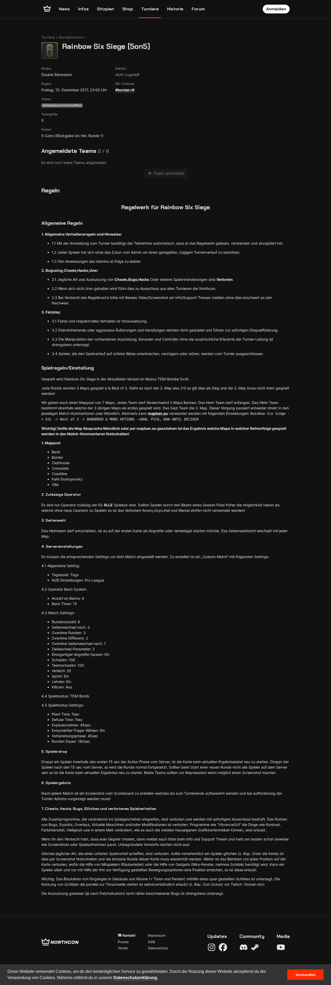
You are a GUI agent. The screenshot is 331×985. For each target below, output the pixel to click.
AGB (151, 942)
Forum (198, 9)
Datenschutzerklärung (135, 977)
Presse (123, 942)
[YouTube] (281, 947)
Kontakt (129, 935)
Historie (175, 9)
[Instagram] (211, 947)
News (64, 9)
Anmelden (276, 9)
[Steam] (255, 947)
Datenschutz (158, 948)
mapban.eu (158, 413)
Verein (123, 948)
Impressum (157, 935)
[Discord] (243, 947)
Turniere (150, 9)
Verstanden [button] (305, 975)
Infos (83, 9)
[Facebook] (223, 947)
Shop (127, 9)
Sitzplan (105, 9)
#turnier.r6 (124, 90)
